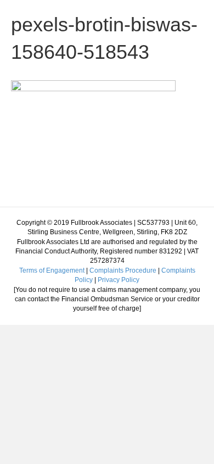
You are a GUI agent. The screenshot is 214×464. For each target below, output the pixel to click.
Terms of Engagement (52, 270)
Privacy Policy (118, 280)
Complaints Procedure (122, 270)
